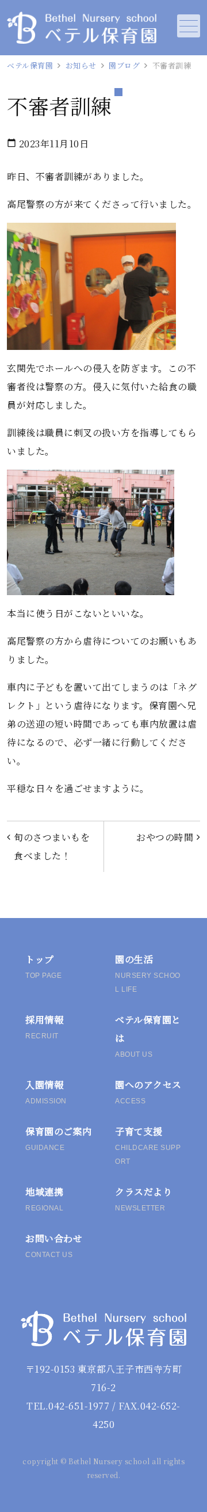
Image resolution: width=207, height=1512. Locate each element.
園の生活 (148, 973)
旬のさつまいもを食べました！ (52, 846)
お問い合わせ (53, 1245)
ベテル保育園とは (148, 1035)
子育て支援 (148, 1145)
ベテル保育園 (30, 65)
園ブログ (124, 65)
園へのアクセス (148, 1091)
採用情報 (44, 1026)
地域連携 (44, 1198)
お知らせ (81, 65)
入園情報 (46, 1091)
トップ (43, 966)
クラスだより (143, 1198)
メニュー (188, 25)
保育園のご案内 (58, 1138)
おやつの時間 (164, 837)
